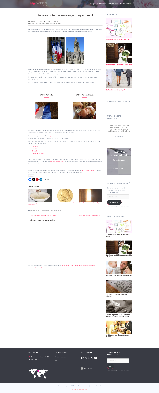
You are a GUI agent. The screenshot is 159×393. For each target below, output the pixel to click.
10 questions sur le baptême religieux (90, 203)
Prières (34, 149)
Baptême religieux (55, 23)
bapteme (54, 211)
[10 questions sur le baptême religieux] (90, 195)
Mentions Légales (64, 386)
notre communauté (88, 170)
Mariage (92, 4)
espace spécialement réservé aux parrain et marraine (66, 136)
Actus (56, 360)
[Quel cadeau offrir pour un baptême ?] (65, 195)
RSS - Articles (87, 368)
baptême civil (46, 211)
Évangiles (35, 151)
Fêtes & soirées (125, 4)
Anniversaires (113, 4)
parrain (32, 211)
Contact (98, 386)
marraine (38, 211)
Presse (92, 386)
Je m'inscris (114, 202)
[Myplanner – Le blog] (43, 4)
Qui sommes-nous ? (61, 357)
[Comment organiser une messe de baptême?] (40, 195)
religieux (60, 211)
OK (110, 366)
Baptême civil (46, 23)
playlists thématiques (57, 162)
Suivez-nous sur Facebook (118, 102)
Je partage (119, 136)
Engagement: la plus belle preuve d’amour (43, 216)
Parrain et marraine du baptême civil (89, 216)
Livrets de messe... (38, 153)
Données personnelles (82, 386)
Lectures (35, 146)
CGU (72, 386)
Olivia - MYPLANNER (52, 21)
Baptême (38, 23)
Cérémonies (101, 4)
